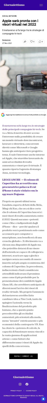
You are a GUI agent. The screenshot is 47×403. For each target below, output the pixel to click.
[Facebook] (27, 384)
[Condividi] (25, 41)
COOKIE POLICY (31, 391)
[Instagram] (20, 384)
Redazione (6, 40)
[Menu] (41, 5)
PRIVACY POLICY (16, 391)
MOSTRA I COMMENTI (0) (23, 356)
